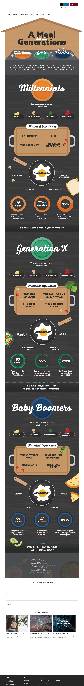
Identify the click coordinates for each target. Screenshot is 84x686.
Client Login (74, 4)
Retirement (26, 679)
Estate (25, 682)
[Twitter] (61, 4)
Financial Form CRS (41, 678)
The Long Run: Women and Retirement (16, 633)
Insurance (26, 683)
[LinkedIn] (64, 4)
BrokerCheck (58, 680)
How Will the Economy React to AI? (62, 633)
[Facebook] (67, 4)
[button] (9, 14)
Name (7, 585)
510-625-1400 (11, 679)
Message (8, 593)
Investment (26, 680)
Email (44, 585)
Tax (25, 685)
